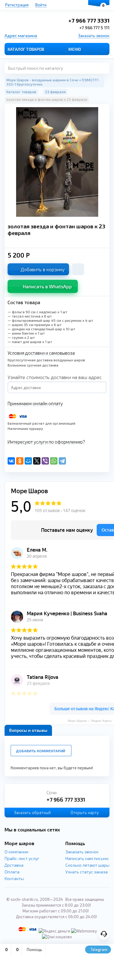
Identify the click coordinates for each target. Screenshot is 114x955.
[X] (36, 461)
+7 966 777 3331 (88, 20)
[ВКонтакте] (11, 461)
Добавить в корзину (42, 269)
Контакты (14, 878)
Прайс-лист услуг (22, 858)
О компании (16, 851)
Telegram (98, 949)
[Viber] (45, 461)
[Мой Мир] (28, 461)
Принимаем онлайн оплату (35, 403)
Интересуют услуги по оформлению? (46, 441)
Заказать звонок (93, 35)
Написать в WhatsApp (47, 286)
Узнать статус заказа (86, 871)
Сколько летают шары (87, 865)
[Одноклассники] (19, 461)
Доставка (14, 865)
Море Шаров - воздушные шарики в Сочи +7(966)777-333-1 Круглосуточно (52, 82)
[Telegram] (62, 461)
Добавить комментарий (40, 751)
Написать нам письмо (87, 858)
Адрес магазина (21, 35)
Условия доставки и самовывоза (41, 353)
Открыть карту (85, 812)
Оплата (12, 871)
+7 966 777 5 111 (94, 27)
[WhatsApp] (53, 461)
